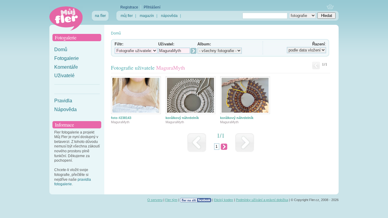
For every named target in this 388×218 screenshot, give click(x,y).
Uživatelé (64, 75)
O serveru (154, 200)
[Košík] (330, 7)
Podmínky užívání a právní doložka (262, 200)
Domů (60, 49)
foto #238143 (121, 118)
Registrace (129, 7)
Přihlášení (152, 7)
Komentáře (66, 67)
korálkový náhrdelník (182, 118)
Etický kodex (223, 200)
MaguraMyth (120, 122)
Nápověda (65, 109)
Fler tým (171, 200)
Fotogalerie (66, 58)
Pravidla (63, 100)
